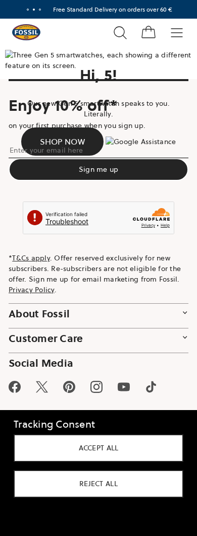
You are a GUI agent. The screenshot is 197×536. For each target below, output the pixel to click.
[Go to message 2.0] (30, 10)
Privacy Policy (32, 290)
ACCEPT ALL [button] (95, 448)
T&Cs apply (31, 258)
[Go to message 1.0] (24, 10)
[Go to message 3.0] (36, 10)
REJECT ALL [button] (95, 484)
